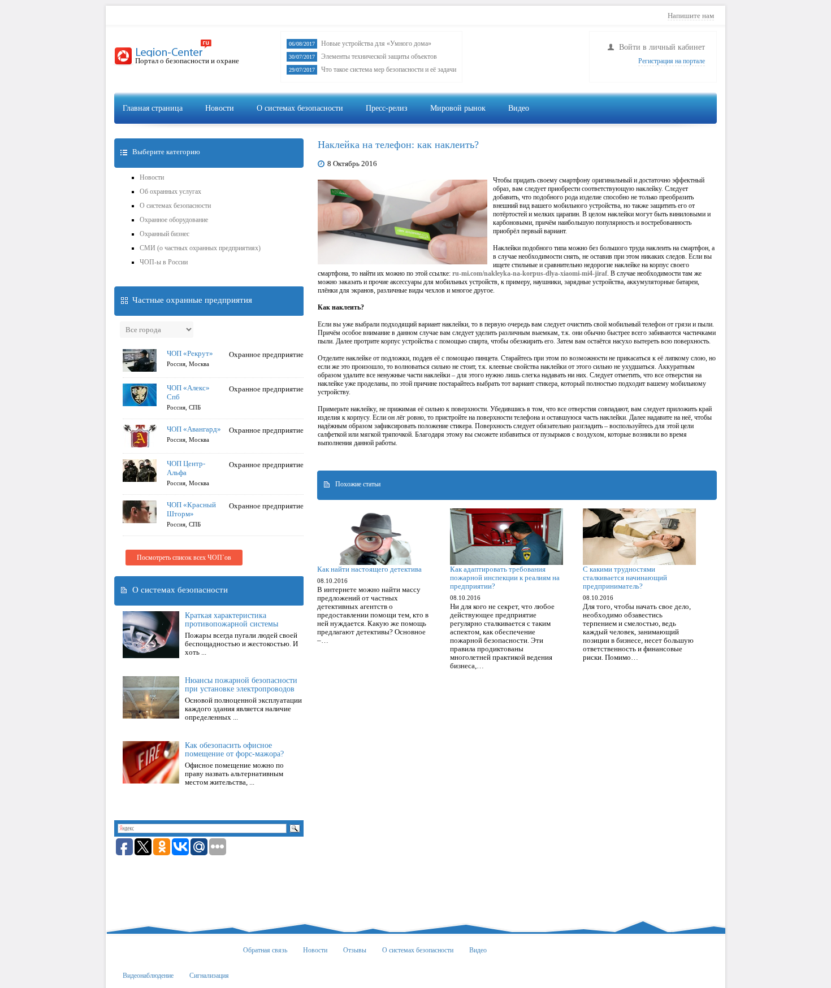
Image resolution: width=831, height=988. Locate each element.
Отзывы (354, 950)
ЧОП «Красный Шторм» (191, 509)
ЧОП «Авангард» (194, 429)
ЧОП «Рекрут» (190, 353)
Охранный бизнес (164, 234)
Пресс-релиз (387, 108)
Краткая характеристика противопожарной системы (231, 619)
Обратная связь (265, 950)
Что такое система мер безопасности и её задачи (388, 69)
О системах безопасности (300, 108)
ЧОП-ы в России (164, 262)
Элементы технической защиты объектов (379, 56)
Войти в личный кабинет (662, 47)
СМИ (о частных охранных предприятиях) (200, 248)
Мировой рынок (458, 108)
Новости (219, 108)
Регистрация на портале (671, 61)
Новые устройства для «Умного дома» (376, 43)
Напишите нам (691, 15)
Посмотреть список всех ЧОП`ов (184, 558)
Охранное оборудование (174, 220)
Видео (518, 108)
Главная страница (153, 108)
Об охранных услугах (170, 191)
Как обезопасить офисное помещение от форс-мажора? (234, 749)
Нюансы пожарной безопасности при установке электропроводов (241, 684)
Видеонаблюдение (544, 133)
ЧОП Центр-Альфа (186, 468)
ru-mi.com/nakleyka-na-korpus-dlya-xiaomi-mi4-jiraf (529, 273)
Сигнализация (622, 133)
